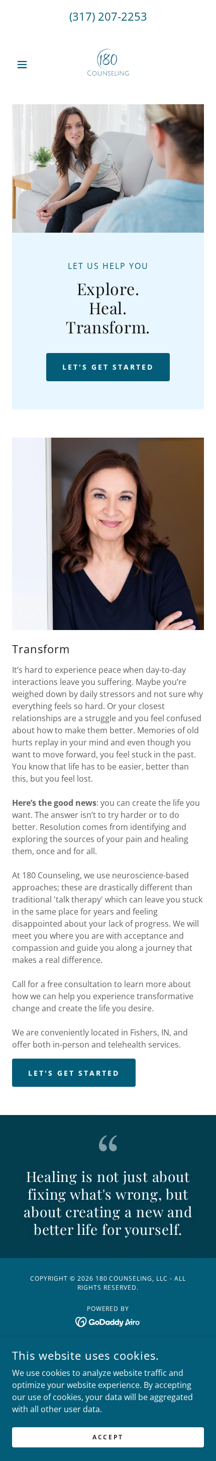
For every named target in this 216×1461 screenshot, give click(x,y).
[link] (108, 64)
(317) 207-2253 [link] (108, 16)
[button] (26, 64)
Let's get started (108, 367)
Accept (107, 1437)
